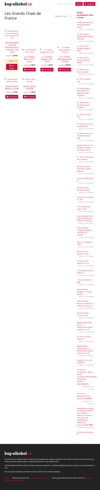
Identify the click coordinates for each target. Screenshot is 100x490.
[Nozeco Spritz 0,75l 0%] (29, 80)
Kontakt (7, 478)
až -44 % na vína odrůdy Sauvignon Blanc (83, 48)
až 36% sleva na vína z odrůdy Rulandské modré (85, 24)
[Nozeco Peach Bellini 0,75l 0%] (12, 80)
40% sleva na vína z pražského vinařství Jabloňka (84, 168)
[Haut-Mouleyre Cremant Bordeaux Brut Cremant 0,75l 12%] (12, 34)
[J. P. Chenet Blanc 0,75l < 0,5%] (29, 51)
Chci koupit (11, 67)
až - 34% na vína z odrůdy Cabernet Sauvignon (83, 105)
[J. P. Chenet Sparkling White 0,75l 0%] (64, 49)
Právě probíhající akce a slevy (85, 15)
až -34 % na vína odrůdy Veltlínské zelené (83, 60)
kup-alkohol (18, 3)
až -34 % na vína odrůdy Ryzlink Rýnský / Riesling (85, 36)
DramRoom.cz (87, 387)
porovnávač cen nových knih (39, 478)
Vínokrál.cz (81, 427)
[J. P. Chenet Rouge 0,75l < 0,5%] (47, 51)
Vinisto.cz (81, 29)
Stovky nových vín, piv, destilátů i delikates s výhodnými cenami (85, 147)
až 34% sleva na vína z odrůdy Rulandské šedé (85, 135)
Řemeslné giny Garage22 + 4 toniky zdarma (84, 291)
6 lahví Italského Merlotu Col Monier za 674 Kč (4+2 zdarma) (85, 303)
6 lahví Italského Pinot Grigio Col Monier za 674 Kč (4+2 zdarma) (85, 218)
